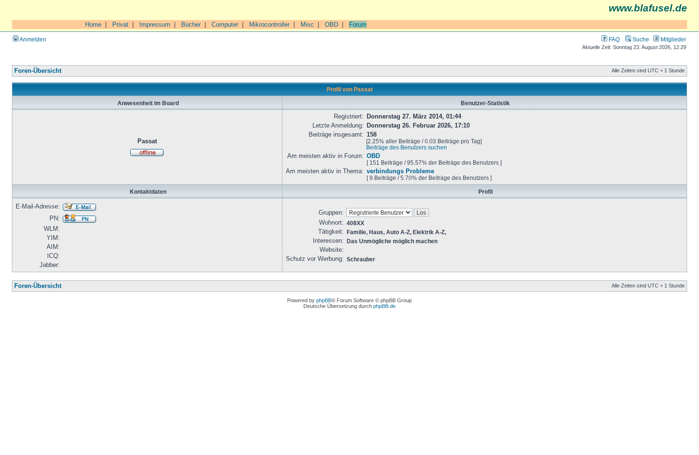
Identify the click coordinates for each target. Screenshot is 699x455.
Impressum (154, 24)
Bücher (191, 24)
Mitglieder (672, 39)
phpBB (323, 300)
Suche (640, 39)
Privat (120, 24)
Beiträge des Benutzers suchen (406, 147)
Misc (307, 24)
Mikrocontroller (269, 24)
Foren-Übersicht (37, 71)
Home (93, 24)
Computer (225, 24)
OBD (331, 24)
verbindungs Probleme (400, 171)
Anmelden (32, 39)
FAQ (613, 39)
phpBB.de (384, 306)
